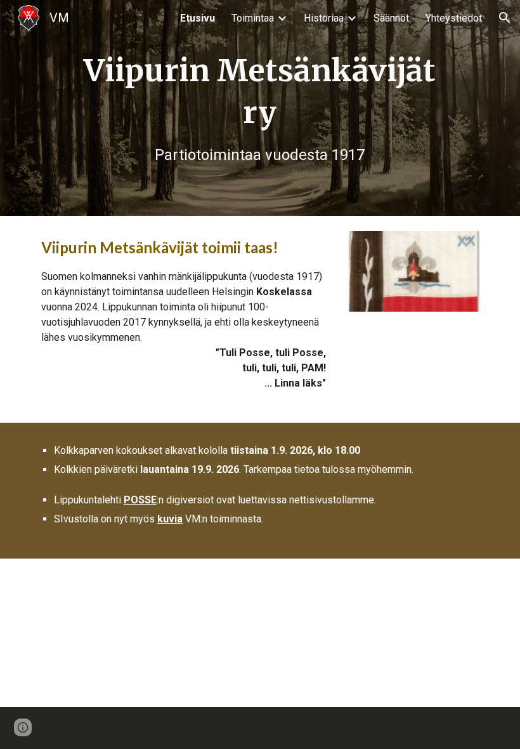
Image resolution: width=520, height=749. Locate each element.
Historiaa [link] (324, 18)
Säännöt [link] (391, 18)
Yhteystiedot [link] (454, 18)
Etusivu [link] (197, 18)
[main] (259, 107)
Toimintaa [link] (252, 18)
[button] (505, 18)
